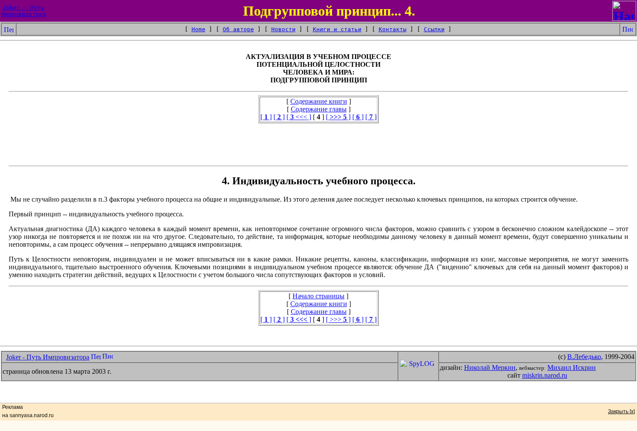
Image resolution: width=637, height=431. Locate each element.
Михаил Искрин (571, 367)
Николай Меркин (490, 367)
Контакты (392, 29)
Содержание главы (319, 109)
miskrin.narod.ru (544, 375)
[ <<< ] (298, 117)
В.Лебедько (584, 356)
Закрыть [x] (621, 411)
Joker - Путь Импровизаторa (47, 357)
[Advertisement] (318, 142)
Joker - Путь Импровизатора (23, 10)
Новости (283, 29)
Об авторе (238, 29)
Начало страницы (318, 296)
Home (198, 29)
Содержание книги (318, 101)
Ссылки (434, 29)
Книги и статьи (337, 29)
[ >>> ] (338, 319)
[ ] (266, 117)
